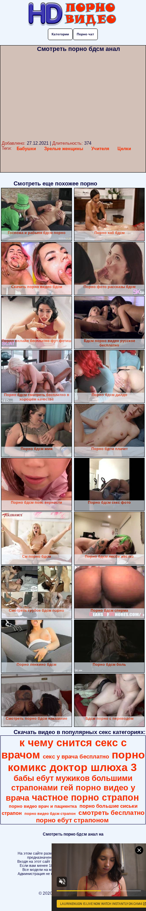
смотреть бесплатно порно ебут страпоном (90, 816)
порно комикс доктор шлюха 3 (76, 761)
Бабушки (26, 148)
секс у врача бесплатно (76, 756)
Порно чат (85, 34)
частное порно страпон (85, 797)
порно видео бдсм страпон (50, 813)
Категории (60, 34)
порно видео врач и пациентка (43, 806)
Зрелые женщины (63, 148)
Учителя (100, 148)
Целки (124, 148)
